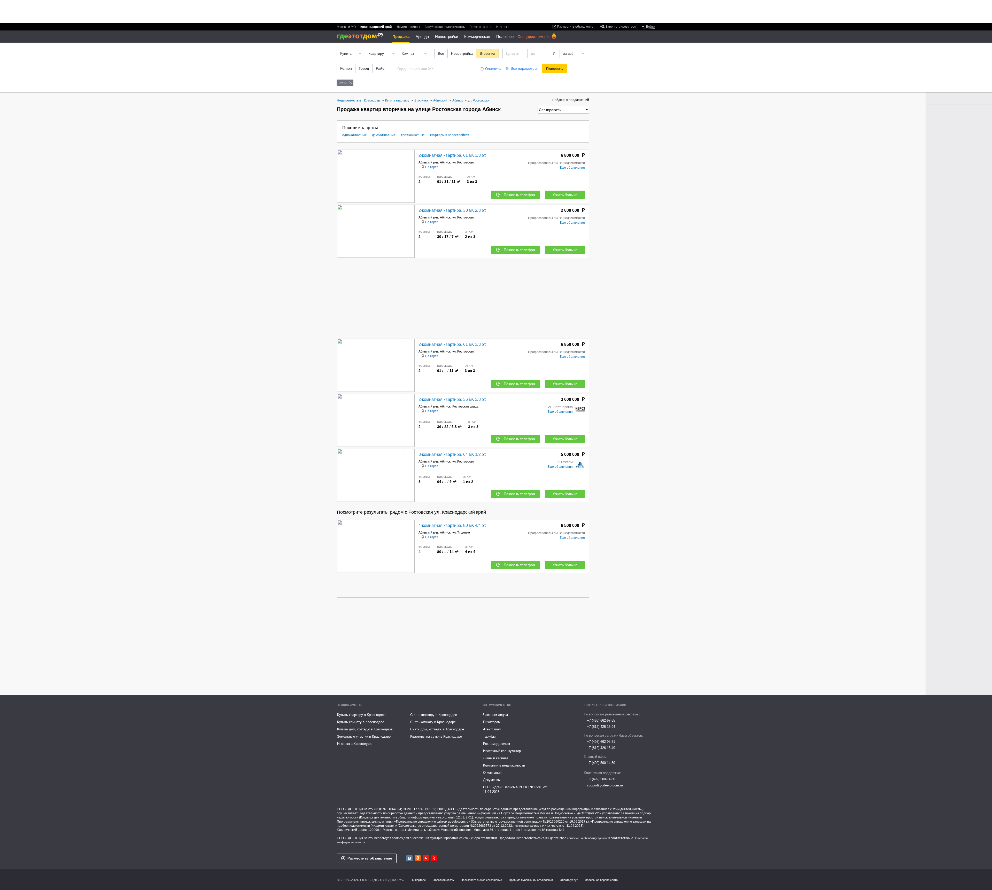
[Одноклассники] (418, 858)
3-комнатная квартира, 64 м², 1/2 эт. (452, 454)
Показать (554, 69)
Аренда (422, 36)
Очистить (493, 69)
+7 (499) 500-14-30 (601, 763)
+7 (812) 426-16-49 (601, 748)
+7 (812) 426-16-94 (601, 727)
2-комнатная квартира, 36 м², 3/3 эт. (452, 399)
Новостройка (462, 53)
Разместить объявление (369, 858)
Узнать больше (565, 195)
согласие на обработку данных (587, 838)
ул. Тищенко (461, 532)
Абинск (445, 162)
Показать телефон (519, 195)
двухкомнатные (384, 135)
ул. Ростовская (463, 162)
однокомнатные (354, 135)
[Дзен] (434, 858)
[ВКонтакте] (409, 858)
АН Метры (565, 462)
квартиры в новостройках (449, 135)
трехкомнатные (413, 135)
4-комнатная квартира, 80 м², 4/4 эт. (452, 525)
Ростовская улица (465, 406)
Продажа (400, 36)
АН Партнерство (560, 407)
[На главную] (362, 36)
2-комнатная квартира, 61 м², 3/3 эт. (452, 155)
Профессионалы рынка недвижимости (556, 163)
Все (441, 53)
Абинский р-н (428, 162)
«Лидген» (391, 825)
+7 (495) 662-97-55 (601, 720)
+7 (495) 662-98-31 (601, 742)
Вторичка (487, 53)
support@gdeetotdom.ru (605, 785)
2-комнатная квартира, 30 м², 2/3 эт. (452, 210)
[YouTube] (426, 858)
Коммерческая (477, 36)
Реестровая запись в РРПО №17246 (538, 825)
